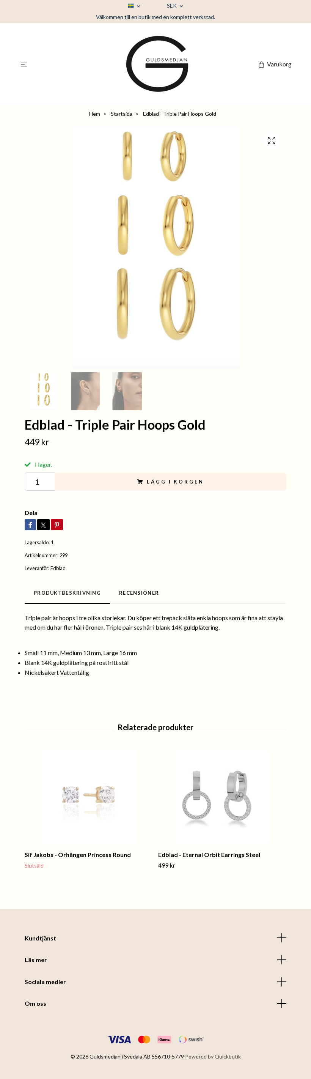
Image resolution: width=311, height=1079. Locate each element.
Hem (94, 113)
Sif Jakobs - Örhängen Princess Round (78, 854)
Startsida (121, 113)
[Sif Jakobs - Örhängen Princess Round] (88, 797)
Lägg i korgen (175, 482)
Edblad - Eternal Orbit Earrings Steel (209, 854)
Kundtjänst (40, 938)
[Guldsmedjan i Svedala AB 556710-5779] (157, 64)
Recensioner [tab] (139, 593)
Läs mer (36, 959)
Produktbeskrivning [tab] (67, 593)
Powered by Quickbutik (213, 1056)
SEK (172, 5)
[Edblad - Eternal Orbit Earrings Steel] (222, 797)
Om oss (35, 1003)
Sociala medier (45, 981)
